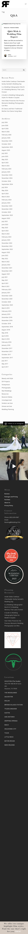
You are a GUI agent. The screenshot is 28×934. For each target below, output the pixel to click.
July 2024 (5, 187)
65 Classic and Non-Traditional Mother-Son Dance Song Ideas (12, 110)
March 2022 (5, 262)
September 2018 (7, 327)
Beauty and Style (7, 378)
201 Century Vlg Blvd (11, 903)
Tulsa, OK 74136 (9, 820)
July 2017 (5, 361)
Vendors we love (7, 403)
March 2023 (5, 234)
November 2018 (7, 320)
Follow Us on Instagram (15, 423)
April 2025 (5, 163)
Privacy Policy (8, 505)
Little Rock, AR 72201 (11, 832)
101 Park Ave (8, 806)
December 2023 (7, 206)
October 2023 (6, 212)
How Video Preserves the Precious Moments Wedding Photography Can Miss (13, 103)
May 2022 (5, 258)
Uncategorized (7, 400)
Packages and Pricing (11, 497)
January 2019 (6, 314)
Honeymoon (6, 385)
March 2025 (5, 166)
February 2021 (6, 289)
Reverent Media (14, 27)
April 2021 (5, 283)
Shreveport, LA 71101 (11, 897)
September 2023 (7, 215)
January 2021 (6, 293)
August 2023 (6, 218)
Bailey (9, 54)
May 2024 (5, 190)
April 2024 (5, 193)
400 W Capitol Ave (10, 827)
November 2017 (7, 351)
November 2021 (7, 271)
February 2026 (6, 135)
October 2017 (6, 354)
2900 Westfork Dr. (10, 880)
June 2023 (5, 224)
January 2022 (6, 265)
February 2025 (6, 169)
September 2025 (7, 147)
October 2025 (6, 144)
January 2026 (6, 138)
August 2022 (6, 252)
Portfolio (7, 500)
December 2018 (7, 317)
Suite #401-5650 (9, 883)
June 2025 (5, 156)
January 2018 (6, 345)
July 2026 (5, 122)
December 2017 (7, 348)
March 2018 (5, 339)
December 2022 (7, 243)
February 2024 (6, 200)
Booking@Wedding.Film (12, 522)
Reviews (7, 494)
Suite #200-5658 (9, 906)
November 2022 (7, 246)
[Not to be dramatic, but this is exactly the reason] (14, 438)
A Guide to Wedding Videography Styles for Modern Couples (13, 96)
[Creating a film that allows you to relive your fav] (14, 466)
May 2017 (5, 364)
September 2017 (7, 358)
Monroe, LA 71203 (10, 908)
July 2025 (5, 153)
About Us (7, 502)
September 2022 (7, 249)
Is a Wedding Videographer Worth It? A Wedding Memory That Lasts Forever (13, 89)
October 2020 (6, 302)
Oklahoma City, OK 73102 (12, 811)
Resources (6, 27)
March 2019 (5, 308)
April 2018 (5, 336)
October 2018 (6, 323)
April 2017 (5, 367)
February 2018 (6, 342)
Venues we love (7, 406)
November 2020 (7, 299)
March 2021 (5, 286)
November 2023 (7, 209)
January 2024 (6, 203)
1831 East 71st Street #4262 (13, 818)
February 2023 (6, 237)
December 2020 (7, 296)
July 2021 (5, 277)
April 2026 (5, 128)
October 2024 (6, 181)
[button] (26, 4)
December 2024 (7, 175)
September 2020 (7, 305)
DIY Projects (6, 381)
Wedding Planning (8, 409)
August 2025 (6, 150)
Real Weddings (7, 391)
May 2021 (5, 280)
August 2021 (6, 274)
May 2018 (5, 333)
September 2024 (7, 184)
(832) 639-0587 (14, 517)
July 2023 (5, 221)
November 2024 (7, 178)
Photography (6, 388)
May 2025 (5, 159)
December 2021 (7, 268)
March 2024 (5, 197)
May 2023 (5, 228)
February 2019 (6, 311)
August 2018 (6, 330)
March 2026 (5, 132)
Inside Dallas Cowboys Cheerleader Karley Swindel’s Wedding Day (13, 82)
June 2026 (5, 125)
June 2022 (5, 255)
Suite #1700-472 (9, 829)
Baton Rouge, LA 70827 (12, 885)
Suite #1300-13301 (10, 809)
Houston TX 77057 (10, 759)
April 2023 (5, 231)
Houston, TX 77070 (10, 689)
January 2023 (6, 240)
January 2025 (6, 172)
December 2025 (7, 141)
